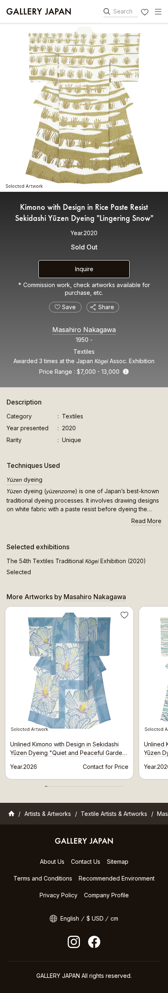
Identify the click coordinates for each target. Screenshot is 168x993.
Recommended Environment (117, 878)
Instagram (74, 942)
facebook (94, 942)
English (69, 918)
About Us (52, 861)
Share (106, 306)
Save (123, 616)
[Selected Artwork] (84, 107)
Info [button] (126, 371)
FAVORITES (145, 13)
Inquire (84, 268)
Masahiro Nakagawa (84, 330)
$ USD (95, 918)
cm (114, 918)
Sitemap (117, 861)
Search (123, 11)
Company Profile (106, 895)
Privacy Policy (58, 895)
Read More (146, 520)
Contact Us (85, 861)
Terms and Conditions (42, 878)
